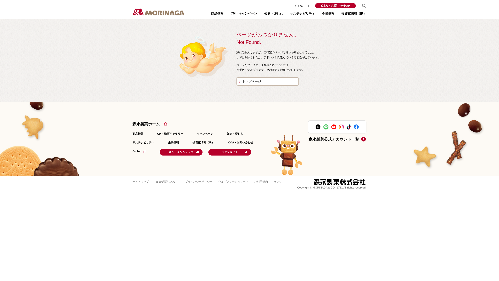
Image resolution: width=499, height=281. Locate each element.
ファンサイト (230, 152)
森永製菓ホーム (146, 124)
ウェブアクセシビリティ (233, 181)
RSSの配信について (167, 181)
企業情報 (173, 142)
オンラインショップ (181, 152)
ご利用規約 (261, 181)
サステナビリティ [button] (302, 13)
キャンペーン (205, 133)
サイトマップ (141, 181)
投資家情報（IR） (203, 142)
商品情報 (138, 133)
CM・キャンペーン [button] (244, 13)
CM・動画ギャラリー (170, 133)
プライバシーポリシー (198, 181)
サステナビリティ (143, 142)
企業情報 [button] (328, 13)
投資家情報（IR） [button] (354, 13)
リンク (278, 181)
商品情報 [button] (217, 13)
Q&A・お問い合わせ (335, 5)
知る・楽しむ (235, 133)
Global (299, 5)
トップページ (251, 81)
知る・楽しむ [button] (273, 13)
